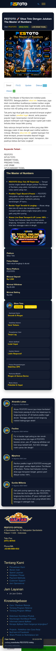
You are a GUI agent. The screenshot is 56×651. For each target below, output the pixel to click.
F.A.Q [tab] (18, 85)
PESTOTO (12, 26)
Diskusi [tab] (41, 85)
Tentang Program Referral (21, 608)
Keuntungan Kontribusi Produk (23, 618)
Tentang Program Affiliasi (20, 610)
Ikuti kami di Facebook (19, 632)
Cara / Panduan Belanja (20, 605)
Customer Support (17, 580)
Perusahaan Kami (17, 567)
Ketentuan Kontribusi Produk (22, 616)
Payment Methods (17, 577)
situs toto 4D (25, 132)
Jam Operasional (17, 583)
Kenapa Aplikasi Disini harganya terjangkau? (29, 624)
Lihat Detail (18, 307)
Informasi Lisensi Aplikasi (20, 621)
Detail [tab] (8, 85)
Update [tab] (28, 85)
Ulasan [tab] (10, 90)
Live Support (31, 307)
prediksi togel (22, 115)
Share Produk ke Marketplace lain (24, 634)
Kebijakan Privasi (17, 575)
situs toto (33, 100)
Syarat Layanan (16, 572)
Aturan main (15, 569)
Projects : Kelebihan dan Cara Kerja (25, 629)
